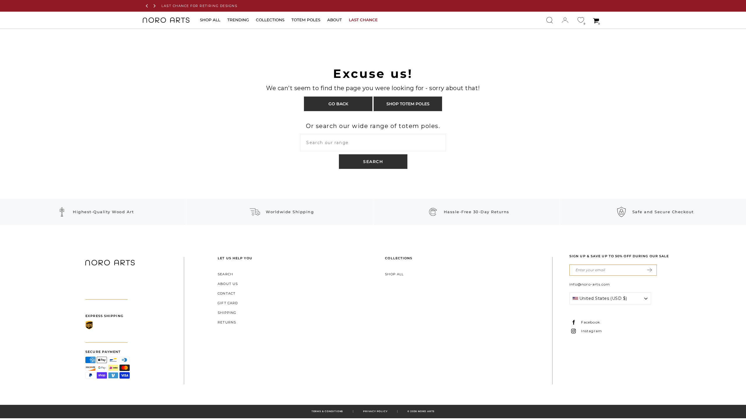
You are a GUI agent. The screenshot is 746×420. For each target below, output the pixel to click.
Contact (226, 293)
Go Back (338, 103)
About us (228, 284)
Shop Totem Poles (408, 103)
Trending (238, 20)
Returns (227, 322)
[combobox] (373, 142)
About (334, 20)
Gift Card (228, 303)
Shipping (227, 313)
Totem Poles (305, 20)
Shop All (394, 274)
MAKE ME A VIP (649, 270)
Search (225, 274)
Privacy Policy (375, 411)
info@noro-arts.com (589, 284)
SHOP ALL (210, 20)
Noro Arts (426, 411)
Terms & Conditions (327, 411)
